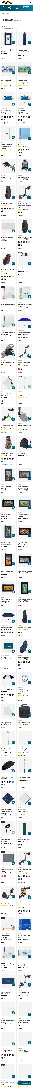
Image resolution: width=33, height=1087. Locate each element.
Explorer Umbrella (6, 627)
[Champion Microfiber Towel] (8, 226)
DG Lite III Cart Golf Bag (8, 454)
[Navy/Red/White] (27, 242)
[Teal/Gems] (2, 461)
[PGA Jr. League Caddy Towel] (25, 924)
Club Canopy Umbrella (24, 270)
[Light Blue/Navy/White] (19, 150)
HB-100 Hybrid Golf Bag (24, 657)
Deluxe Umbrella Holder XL (24, 426)
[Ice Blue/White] (21, 876)
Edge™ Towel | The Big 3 (25, 571)
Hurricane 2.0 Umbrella (8, 690)
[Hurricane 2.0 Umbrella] (8, 679)
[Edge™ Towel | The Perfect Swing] (8, 588)
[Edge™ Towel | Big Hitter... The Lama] (25, 475)
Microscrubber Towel (24, 839)
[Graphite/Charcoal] (19, 876)
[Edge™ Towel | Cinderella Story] (8, 532)
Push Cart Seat (22, 1050)
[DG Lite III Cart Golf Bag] (8, 443)
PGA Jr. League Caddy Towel (24, 936)
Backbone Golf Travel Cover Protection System (7, 146)
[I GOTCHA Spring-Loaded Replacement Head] (25, 679)
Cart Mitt (4, 177)
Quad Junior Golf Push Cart (7, 1083)
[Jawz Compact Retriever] (8, 738)
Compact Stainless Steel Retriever (23, 395)
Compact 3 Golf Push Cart (24, 363)
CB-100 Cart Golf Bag (7, 203)
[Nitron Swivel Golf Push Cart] (25, 893)
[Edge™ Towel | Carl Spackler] (25, 503)
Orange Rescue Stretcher (5, 936)
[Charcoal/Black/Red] (2, 209)
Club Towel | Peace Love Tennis (25, 305)
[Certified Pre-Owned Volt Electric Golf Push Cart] (25, 192)
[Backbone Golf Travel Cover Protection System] (8, 133)
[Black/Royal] (21, 632)
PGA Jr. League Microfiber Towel (22, 965)
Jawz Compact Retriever (5, 749)
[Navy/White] (2, 120)
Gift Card (4, 657)
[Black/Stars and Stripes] (2, 211)
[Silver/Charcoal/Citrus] (29, 242)
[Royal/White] (2, 117)
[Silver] (24, 814)
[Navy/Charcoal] (21, 879)
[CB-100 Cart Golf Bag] (8, 192)
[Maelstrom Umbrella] (8, 766)
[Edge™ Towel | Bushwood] (8, 503)
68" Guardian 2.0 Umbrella (22, 111)
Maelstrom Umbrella (7, 777)
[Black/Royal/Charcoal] (21, 242)
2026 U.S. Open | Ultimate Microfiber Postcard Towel (23, 82)
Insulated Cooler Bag (24, 722)
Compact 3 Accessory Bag (7, 363)
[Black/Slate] (24, 876)
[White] (2, 244)
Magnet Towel (22, 809)
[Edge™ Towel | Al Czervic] (8, 475)
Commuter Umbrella (24, 332)
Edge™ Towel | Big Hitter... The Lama (23, 487)
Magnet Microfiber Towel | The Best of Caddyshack (6, 811)
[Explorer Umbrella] (8, 616)
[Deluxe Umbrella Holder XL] (25, 414)
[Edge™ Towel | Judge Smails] (8, 560)
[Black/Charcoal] (19, 242)
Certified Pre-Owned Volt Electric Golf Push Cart (24, 205)
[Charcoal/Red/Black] (24, 242)
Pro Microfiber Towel (24, 1020)
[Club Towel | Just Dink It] (8, 293)
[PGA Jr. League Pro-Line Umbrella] (8, 1009)
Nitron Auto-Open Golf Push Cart (24, 870)
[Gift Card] (8, 646)
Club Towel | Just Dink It (8, 304)
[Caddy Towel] (25, 133)
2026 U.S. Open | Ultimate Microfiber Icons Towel (6, 82)
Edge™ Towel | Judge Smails (7, 572)
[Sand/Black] (21, 245)
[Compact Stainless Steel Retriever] (25, 383)
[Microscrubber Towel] (25, 828)
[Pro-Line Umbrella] (8, 1039)
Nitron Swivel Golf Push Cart (24, 905)
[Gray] (21, 337)
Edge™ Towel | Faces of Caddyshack (24, 544)
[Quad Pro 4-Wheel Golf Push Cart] (25, 1071)
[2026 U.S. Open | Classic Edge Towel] (8, 39)
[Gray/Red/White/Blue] (21, 150)
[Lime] (5, 632)
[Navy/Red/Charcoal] (5, 276)
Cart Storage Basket (23, 177)
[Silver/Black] (21, 212)
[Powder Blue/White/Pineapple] (5, 461)
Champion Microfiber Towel (7, 238)
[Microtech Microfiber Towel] (8, 858)
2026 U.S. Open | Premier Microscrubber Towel (24, 52)
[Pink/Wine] (29, 876)
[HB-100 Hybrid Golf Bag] (25, 646)
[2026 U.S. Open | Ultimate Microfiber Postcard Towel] (25, 69)
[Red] (27, 337)
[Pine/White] (29, 150)
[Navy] (7, 117)
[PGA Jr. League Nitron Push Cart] (25, 981)
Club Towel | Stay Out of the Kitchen (8, 333)
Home (3, 13)
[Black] (5, 117)
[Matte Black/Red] (19, 369)
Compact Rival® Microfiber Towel (6, 395)
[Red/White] (5, 120)
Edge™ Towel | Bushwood (5, 515)
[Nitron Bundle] (8, 893)
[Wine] (7, 632)
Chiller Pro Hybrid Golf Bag (7, 270)
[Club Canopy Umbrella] (25, 259)
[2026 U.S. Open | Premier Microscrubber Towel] (25, 39)
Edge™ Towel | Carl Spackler (23, 515)
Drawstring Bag (22, 454)
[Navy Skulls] (10, 209)
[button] (27, 2)
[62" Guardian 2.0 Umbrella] (8, 99)
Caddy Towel (21, 144)
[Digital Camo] (2, 459)
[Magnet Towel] (25, 798)
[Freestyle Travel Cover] (25, 616)
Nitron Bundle (5, 904)
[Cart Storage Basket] (25, 166)
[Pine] (10, 117)
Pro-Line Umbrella (6, 1050)
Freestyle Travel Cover (24, 627)
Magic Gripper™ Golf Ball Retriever (24, 778)
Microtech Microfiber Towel (7, 870)
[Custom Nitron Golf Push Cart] (8, 414)
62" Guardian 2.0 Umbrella (6, 111)
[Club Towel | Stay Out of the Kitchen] (8, 321)
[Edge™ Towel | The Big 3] (25, 560)
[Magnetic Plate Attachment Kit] (8, 828)
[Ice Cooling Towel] (8, 711)
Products (8, 13)
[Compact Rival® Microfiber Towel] (8, 383)
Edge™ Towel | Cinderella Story (6, 543)
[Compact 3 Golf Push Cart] (25, 351)
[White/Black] (19, 152)
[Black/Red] (19, 212)
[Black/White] (13, 117)
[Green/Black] (21, 911)
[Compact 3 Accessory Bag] (8, 351)
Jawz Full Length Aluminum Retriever (23, 750)
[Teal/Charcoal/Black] (19, 245)
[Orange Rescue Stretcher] (8, 924)
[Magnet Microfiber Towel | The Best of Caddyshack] (8, 798)
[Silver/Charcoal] (19, 879)
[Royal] (19, 337)
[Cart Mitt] (8, 166)
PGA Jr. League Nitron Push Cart (24, 993)
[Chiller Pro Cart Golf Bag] (25, 226)
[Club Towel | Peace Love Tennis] (25, 293)
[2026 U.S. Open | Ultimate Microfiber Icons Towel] (8, 69)
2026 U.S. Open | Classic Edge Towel (8, 51)
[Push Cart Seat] (25, 1039)
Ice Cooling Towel (6, 722)
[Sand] (13, 209)
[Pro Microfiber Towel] (25, 1009)
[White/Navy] (21, 152)
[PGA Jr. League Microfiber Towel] (25, 953)
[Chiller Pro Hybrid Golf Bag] (8, 259)
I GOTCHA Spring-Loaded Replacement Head (24, 691)
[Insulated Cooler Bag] (25, 711)
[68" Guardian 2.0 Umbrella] (25, 99)
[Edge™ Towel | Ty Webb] (25, 588)
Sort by (3, 26)
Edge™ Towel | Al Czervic (6, 487)
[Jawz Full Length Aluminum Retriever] (25, 738)
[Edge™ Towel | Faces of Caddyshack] (25, 532)
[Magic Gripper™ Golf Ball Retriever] (25, 766)
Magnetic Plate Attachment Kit (5, 840)
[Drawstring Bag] (25, 443)
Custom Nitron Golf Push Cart (7, 426)
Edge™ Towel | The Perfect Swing (6, 600)
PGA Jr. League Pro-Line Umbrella (8, 1021)
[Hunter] (19, 845)
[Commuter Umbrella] (25, 321)
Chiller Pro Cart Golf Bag (25, 237)
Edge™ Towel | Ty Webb (25, 599)
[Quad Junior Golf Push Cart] (8, 1071)
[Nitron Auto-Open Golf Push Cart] (25, 858)
